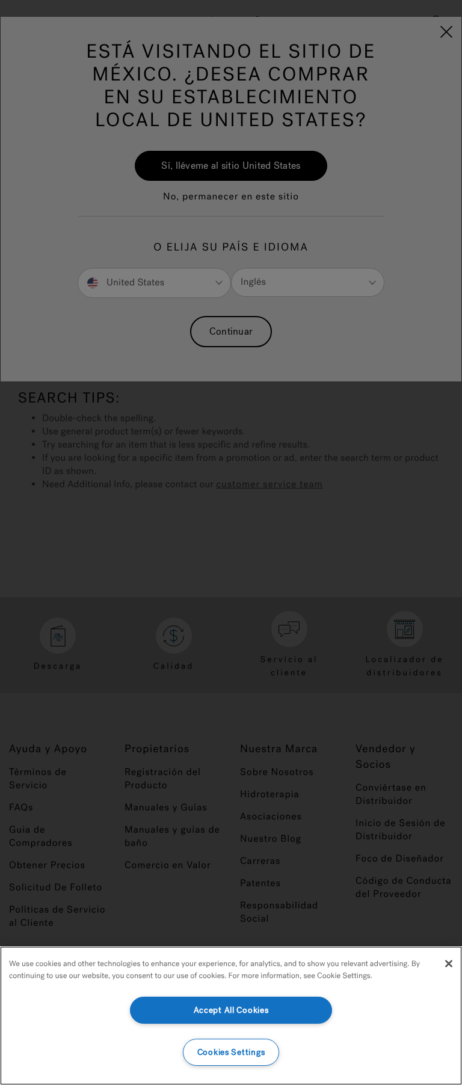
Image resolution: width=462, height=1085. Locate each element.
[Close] (449, 963)
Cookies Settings (231, 1052)
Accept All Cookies (231, 1010)
